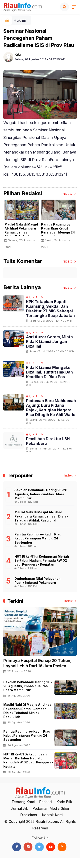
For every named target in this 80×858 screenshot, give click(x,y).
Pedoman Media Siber (51, 808)
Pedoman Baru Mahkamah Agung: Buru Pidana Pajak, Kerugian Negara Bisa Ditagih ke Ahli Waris (51, 407)
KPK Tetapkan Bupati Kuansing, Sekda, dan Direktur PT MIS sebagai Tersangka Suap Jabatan (50, 308)
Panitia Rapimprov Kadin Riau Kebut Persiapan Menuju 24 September (58, 230)
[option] (21, 226)
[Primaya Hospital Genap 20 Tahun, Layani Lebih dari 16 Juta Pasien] (40, 631)
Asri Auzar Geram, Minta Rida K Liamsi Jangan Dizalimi (49, 341)
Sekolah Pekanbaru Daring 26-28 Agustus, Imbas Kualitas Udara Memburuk (27, 686)
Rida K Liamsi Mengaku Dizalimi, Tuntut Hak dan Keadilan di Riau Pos (49, 372)
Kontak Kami (52, 815)
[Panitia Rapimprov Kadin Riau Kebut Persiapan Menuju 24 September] (65, 738)
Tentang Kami (23, 802)
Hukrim (20, 20)
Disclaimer (29, 815)
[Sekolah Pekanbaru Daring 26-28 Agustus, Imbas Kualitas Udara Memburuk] (65, 687)
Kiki (17, 54)
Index (67, 193)
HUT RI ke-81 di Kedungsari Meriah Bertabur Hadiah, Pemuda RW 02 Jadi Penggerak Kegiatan (28, 760)
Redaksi (45, 802)
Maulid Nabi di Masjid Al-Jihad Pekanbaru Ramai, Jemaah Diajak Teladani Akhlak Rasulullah (21, 232)
